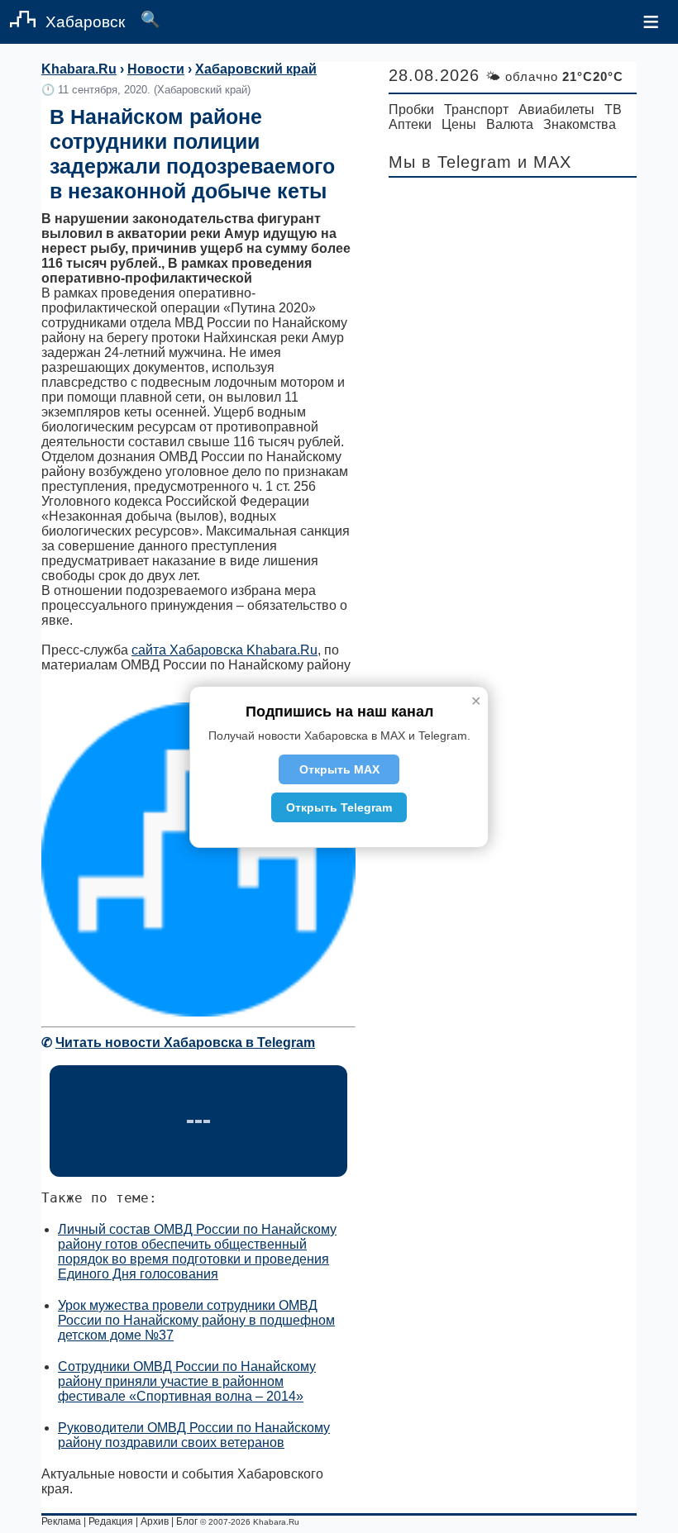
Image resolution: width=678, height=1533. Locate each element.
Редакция (110, 1521)
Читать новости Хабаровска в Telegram (185, 1042)
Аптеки (410, 124)
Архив (155, 1521)
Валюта (509, 124)
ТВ (613, 109)
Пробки (411, 109)
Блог (187, 1521)
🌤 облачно (554, 76)
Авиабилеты (556, 109)
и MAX (544, 162)
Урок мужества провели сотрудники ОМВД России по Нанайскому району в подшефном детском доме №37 (196, 1320)
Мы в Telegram (450, 162)
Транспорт (476, 109)
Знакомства (579, 124)
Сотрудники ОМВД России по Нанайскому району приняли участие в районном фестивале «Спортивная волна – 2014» (187, 1381)
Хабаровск (85, 22)
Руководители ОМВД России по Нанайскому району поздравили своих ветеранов (194, 1435)
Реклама (61, 1521)
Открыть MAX (339, 769)
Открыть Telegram (339, 807)
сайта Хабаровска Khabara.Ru (224, 650)
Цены (459, 124)
